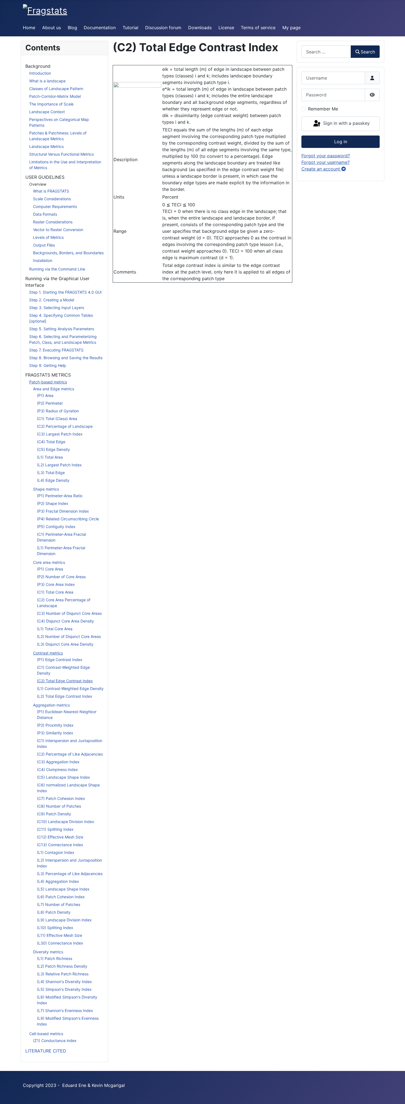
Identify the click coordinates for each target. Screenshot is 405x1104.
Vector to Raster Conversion (58, 229)
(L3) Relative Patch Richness (62, 974)
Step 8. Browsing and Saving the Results (65, 357)
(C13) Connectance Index (60, 844)
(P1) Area (45, 395)
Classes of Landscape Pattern (56, 88)
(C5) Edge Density (53, 449)
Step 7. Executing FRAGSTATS (56, 350)
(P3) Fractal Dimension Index (63, 511)
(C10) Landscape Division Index (65, 821)
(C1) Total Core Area (55, 592)
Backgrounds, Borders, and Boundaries (68, 252)
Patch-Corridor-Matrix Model (55, 96)
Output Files (44, 245)
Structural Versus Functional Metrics (61, 154)
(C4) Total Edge (51, 441)
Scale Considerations (52, 198)
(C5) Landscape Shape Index (63, 777)
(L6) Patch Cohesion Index (61, 896)
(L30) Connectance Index (60, 943)
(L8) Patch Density (54, 912)
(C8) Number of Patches (59, 806)
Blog (72, 27)
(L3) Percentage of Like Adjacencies (69, 873)
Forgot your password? (325, 155)
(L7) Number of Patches (58, 904)
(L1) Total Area (50, 457)
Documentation (100, 27)
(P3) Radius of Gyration (58, 410)
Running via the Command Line (57, 269)
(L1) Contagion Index (55, 852)
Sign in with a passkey (346, 123)
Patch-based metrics (48, 382)
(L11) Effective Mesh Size (59, 935)
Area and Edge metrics (53, 388)
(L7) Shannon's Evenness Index (65, 1010)
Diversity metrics (48, 951)
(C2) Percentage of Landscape (65, 426)
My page (291, 27)
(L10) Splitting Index (55, 927)
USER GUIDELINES (44, 177)
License (226, 27)
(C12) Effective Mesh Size (60, 837)
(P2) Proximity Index (55, 725)
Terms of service (258, 27)
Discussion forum (163, 27)
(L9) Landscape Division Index (64, 920)
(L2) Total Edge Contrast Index (64, 696)
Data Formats (45, 214)
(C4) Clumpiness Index (57, 769)
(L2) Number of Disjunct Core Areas (69, 636)
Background (37, 66)
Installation (42, 260)
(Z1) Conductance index (55, 1040)
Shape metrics (46, 489)
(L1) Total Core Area (54, 628)
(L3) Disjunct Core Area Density (65, 644)
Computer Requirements (55, 206)
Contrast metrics (48, 653)
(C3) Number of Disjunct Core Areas (69, 613)
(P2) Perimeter (50, 403)
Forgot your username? (325, 162)
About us (51, 27)
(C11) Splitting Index (55, 829)
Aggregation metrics (51, 705)
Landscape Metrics (46, 146)
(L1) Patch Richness (54, 958)
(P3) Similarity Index (55, 732)
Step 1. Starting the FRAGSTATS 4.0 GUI (65, 292)
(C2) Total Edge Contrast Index (65, 680)
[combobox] (326, 51)
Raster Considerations (52, 222)
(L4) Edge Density (53, 480)
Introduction (40, 73)
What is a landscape (47, 81)
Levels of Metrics (48, 237)
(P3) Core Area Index (56, 584)
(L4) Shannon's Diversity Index (64, 981)
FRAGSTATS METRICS (48, 375)
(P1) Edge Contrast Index (59, 659)
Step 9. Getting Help (47, 365)
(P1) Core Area (50, 569)
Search (368, 52)
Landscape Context (47, 111)
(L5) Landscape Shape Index (63, 889)
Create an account (321, 169)
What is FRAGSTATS (51, 191)
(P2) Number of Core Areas (61, 576)
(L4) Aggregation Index (58, 881)
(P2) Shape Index (52, 503)
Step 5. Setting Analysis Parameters (61, 328)
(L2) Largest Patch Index (59, 464)
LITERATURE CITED (45, 1051)
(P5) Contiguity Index (56, 526)
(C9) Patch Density (54, 813)
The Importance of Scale (51, 104)
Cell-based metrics (46, 1033)
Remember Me (323, 109)
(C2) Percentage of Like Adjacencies (70, 754)
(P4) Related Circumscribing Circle (68, 518)
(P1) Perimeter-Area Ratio (59, 495)
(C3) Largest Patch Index (60, 434)
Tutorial (130, 27)
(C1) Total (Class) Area (57, 418)
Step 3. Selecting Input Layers (56, 307)
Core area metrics (49, 562)
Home (29, 27)
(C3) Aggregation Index (58, 761)
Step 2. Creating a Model (51, 299)
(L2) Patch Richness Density (62, 966)
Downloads (200, 27)
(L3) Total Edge (51, 472)
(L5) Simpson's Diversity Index (64, 989)
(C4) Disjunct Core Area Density (65, 621)
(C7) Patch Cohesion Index (61, 798)
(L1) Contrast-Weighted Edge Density (70, 688)
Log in (340, 141)
